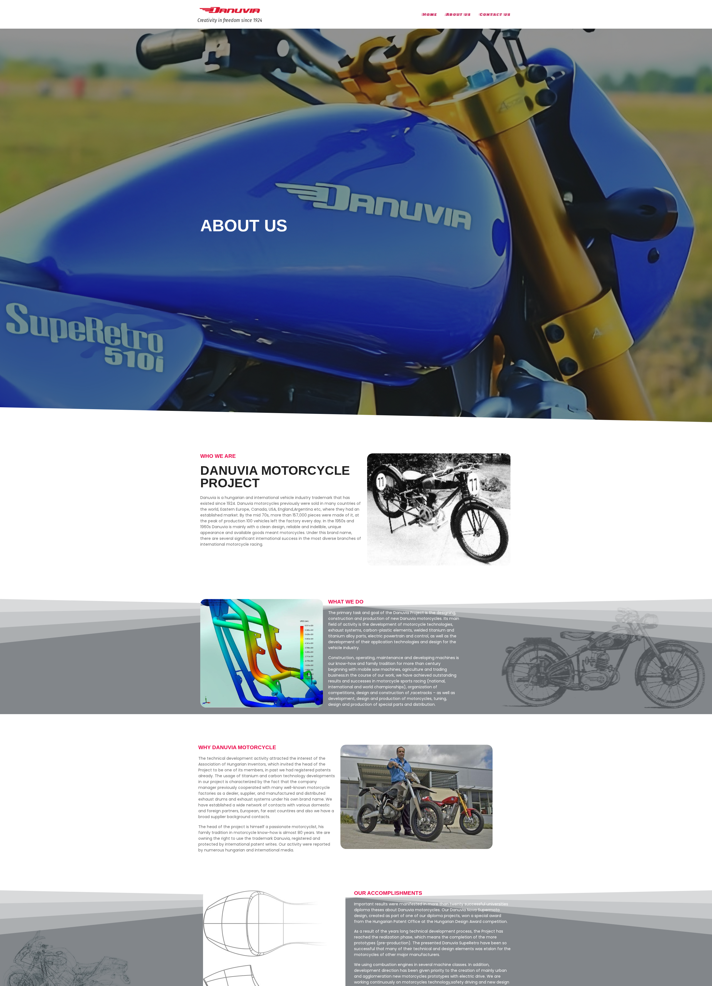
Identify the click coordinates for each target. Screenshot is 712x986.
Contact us (494, 14)
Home (429, 14)
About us (458, 14)
